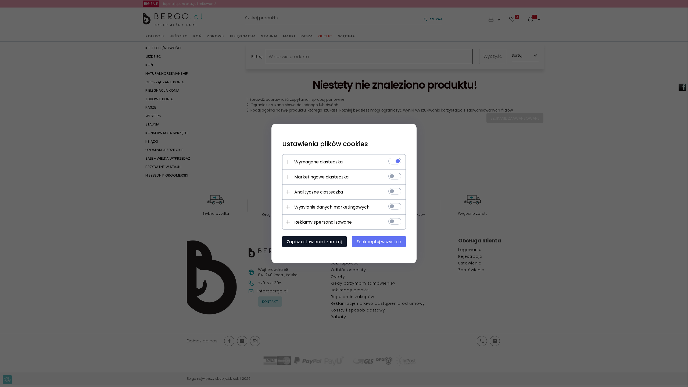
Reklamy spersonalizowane (323, 222)
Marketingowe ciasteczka (321, 177)
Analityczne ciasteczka (318, 192)
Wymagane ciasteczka (318, 162)
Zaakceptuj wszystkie (378, 242)
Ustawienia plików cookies (325, 144)
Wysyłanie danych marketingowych (332, 207)
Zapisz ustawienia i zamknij (314, 242)
